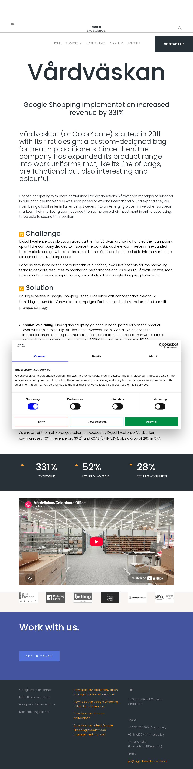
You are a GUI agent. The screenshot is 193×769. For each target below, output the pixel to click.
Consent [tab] (40, 356)
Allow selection (97, 421)
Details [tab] (96, 356)
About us (117, 43)
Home (57, 43)
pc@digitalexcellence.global (147, 761)
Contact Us (174, 44)
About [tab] (153, 356)
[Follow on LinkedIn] (13, 24)
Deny (41, 421)
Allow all (151, 421)
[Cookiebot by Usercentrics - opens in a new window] (162, 345)
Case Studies (96, 43)
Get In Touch (39, 656)
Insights (134, 43)
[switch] (75, 406)
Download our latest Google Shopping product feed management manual (93, 729)
